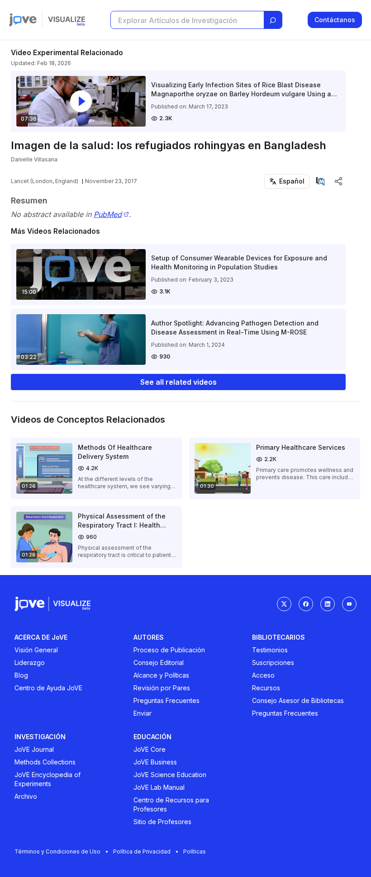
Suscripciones (273, 662)
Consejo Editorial (158, 662)
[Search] (273, 20)
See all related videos (178, 382)
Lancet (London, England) (44, 181)
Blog (21, 675)
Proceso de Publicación (169, 650)
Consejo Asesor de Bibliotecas (298, 700)
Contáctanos (334, 20)
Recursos (266, 688)
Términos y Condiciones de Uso (57, 851)
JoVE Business (155, 762)
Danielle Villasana (34, 159)
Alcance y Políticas (161, 675)
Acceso (263, 675)
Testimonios (270, 650)
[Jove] (23, 20)
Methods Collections (45, 762)
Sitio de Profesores (162, 821)
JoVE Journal (34, 749)
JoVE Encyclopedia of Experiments (47, 779)
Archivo (25, 796)
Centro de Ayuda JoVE (48, 688)
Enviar (142, 713)
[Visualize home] (66, 20)
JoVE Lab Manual (159, 787)
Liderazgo (29, 662)
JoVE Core (149, 749)
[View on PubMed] (320, 181)
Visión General (36, 650)
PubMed (108, 214)
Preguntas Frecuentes (166, 700)
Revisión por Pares (161, 688)
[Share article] (338, 181)
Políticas (194, 851)
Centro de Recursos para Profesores (171, 804)
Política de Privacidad (142, 851)
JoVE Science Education (169, 774)
